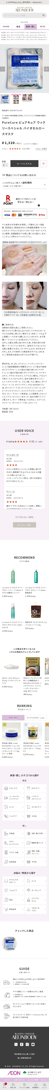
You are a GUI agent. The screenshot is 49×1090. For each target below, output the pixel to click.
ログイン (8, 1080)
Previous (2, 69)
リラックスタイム (35, 899)
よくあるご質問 (33, 1080)
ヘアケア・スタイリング (36, 797)
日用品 (11, 833)
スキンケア (41, 35)
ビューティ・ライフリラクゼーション (18, 32)
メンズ (11, 807)
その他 (34, 816)
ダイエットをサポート (13, 880)
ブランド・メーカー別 (13, 37)
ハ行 (23, 37)
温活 (11, 899)
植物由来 (12, 909)
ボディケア (35, 788)
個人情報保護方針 (24, 1058)
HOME (3, 32)
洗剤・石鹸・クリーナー (36, 852)
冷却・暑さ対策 (37, 833)
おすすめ (25, 22)
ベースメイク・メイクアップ (14, 797)
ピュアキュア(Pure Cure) (34, 37)
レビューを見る (41, 148)
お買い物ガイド (19, 1080)
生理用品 (12, 862)
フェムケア (13, 890)
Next (46, 69)
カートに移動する (45, 1072)
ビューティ (34, 35)
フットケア (13, 816)
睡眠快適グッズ (37, 843)
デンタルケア (36, 807)
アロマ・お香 (13, 852)
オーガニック (36, 890)
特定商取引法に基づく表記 (24, 1054)
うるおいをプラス (36, 909)
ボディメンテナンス (14, 842)
